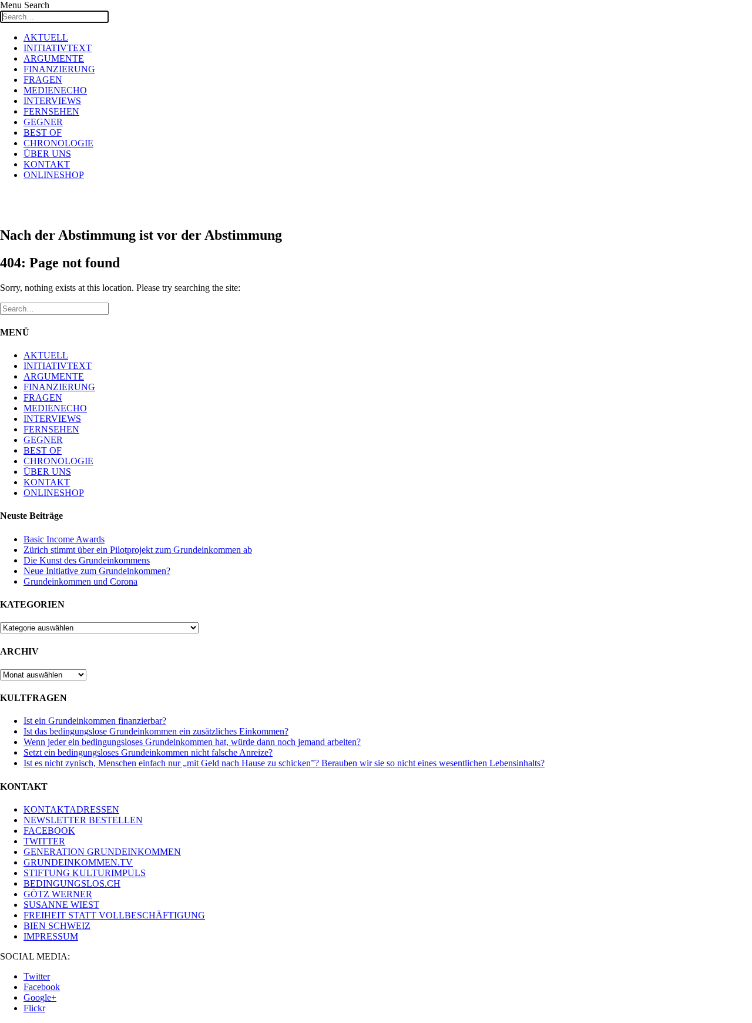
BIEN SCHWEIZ (57, 926)
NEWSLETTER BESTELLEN (83, 820)
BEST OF (43, 132)
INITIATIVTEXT (58, 48)
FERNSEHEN (51, 111)
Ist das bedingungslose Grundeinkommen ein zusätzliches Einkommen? (156, 731)
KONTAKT (47, 164)
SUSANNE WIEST (61, 905)
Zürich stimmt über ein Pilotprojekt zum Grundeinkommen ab (138, 550)
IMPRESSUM (51, 936)
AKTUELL (46, 37)
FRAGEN (43, 80)
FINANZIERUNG (59, 69)
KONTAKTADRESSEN (71, 809)
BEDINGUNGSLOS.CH (72, 883)
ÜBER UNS (47, 154)
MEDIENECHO (55, 90)
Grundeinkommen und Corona (80, 581)
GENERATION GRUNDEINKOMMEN (102, 852)
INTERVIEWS (52, 101)
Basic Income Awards (64, 539)
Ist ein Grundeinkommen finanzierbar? (95, 721)
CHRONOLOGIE (58, 143)
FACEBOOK (49, 831)
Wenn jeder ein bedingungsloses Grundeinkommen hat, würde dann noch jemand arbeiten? (192, 742)
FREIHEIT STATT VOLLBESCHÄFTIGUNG (114, 915)
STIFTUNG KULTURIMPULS (85, 873)
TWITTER (44, 841)
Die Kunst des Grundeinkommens (87, 560)
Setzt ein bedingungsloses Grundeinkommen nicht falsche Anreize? (148, 752)
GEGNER (43, 122)
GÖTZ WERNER (58, 894)
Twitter (37, 976)
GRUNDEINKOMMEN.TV (78, 862)
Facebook (42, 987)
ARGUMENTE (54, 58)
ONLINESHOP (54, 175)
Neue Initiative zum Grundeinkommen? (97, 571)
